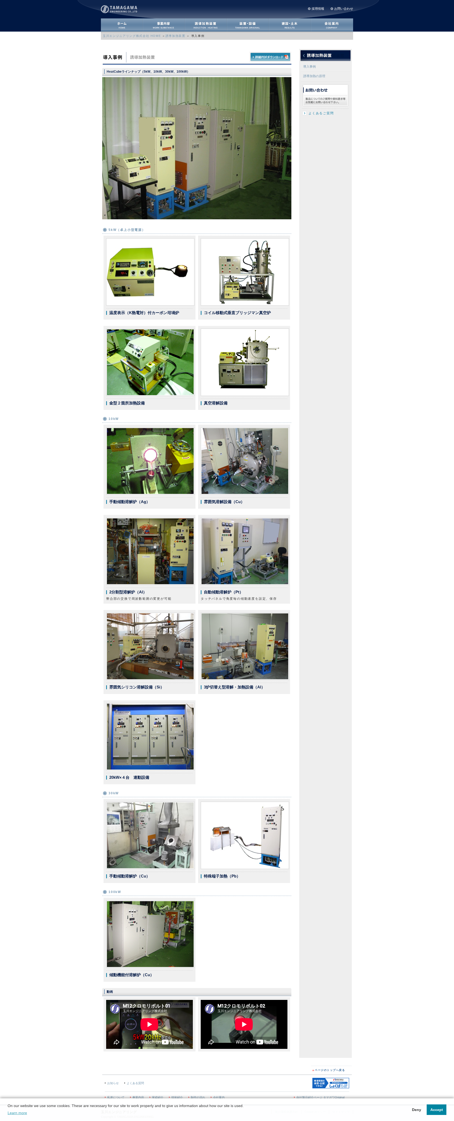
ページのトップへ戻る (328, 1070)
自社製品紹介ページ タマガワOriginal (320, 1097)
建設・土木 (290, 25)
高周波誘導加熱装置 (206, 25)
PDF (270, 57)
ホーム (122, 25)
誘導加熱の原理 (314, 76)
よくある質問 (135, 1083)
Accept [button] (436, 1110)
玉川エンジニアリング (120, 8)
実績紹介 (157, 1097)
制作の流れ (198, 1097)
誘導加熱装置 (175, 35)
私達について (116, 1097)
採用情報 (318, 9)
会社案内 (332, 25)
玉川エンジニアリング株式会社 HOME (132, 35)
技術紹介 (177, 1097)
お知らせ (113, 1083)
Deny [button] (416, 1110)
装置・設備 (248, 25)
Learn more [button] (17, 1113)
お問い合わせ (343, 9)
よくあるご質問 (321, 113)
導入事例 (309, 66)
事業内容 (164, 25)
